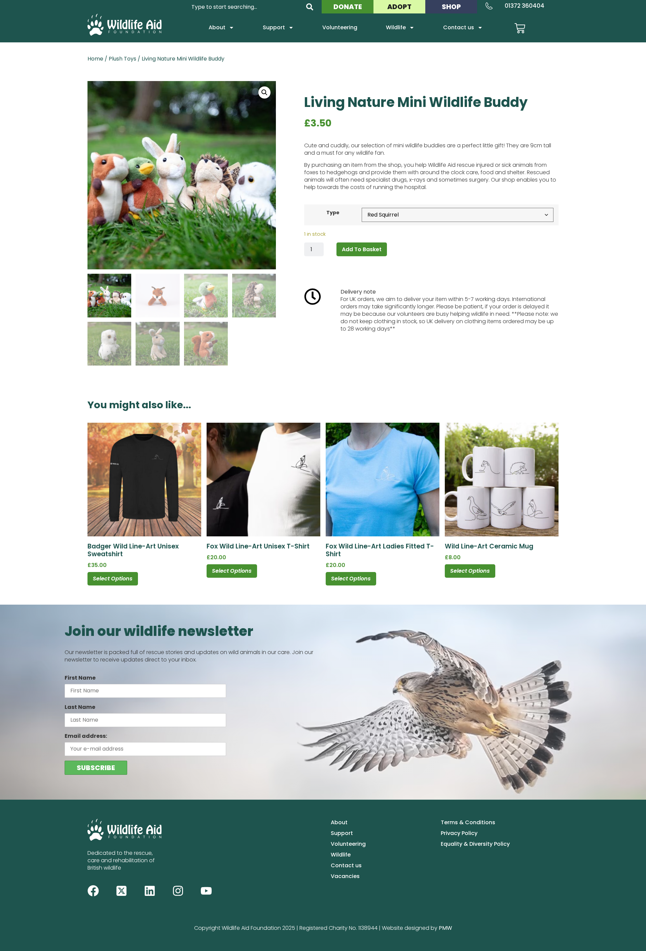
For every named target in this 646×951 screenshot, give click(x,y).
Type (332, 212)
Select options (113, 578)
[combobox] (244, 7)
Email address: (86, 736)
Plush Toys (122, 59)
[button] (264, 92)
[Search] (310, 7)
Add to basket (362, 249)
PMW (445, 928)
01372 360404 (524, 6)
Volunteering (339, 27)
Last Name (80, 707)
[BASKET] (519, 28)
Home (95, 59)
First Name (80, 678)
